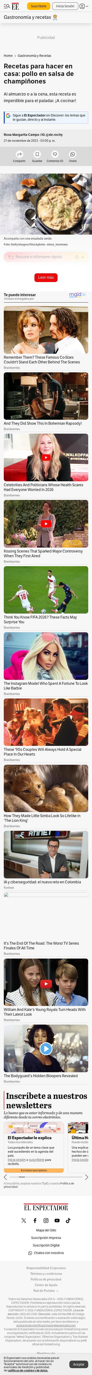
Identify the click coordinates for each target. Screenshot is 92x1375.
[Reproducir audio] (11, 284)
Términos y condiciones (46, 1273)
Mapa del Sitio (46, 1230)
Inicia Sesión (65, 6)
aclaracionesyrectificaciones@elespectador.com (46, 1325)
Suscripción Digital (46, 1245)
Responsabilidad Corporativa (46, 1268)
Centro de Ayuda (46, 1285)
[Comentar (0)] (55, 154)
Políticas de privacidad (46, 1279)
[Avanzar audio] (76, 291)
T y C (45, 1183)
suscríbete (36, 1160)
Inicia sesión (17, 1160)
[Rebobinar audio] (68, 291)
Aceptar (78, 1365)
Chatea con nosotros (49, 1253)
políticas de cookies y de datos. (28, 1370)
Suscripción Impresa (46, 1238)
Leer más (46, 277)
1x (83, 290)
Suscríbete (38, 6)
